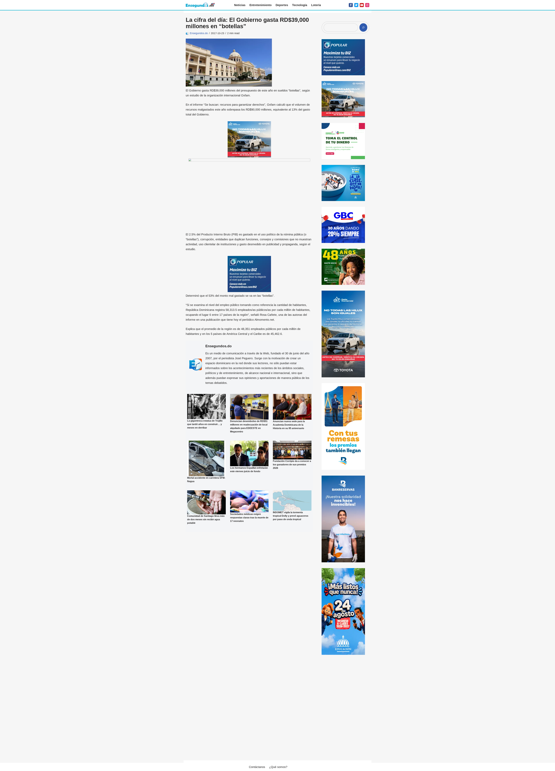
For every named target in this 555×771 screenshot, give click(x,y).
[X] (356, 5)
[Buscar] (363, 27)
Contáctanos (257, 767)
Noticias (239, 5)
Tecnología (299, 5)
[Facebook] (351, 5)
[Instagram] (367, 5)
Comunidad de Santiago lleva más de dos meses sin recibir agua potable (206, 519)
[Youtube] (362, 5)
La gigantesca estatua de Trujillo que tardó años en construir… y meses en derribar (205, 424)
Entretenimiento (260, 5)
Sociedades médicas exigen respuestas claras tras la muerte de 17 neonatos (249, 517)
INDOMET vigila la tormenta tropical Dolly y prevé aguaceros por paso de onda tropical (290, 516)
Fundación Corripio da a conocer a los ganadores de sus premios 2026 (292, 464)
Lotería (316, 5)
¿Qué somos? (278, 767)
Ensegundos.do (199, 33)
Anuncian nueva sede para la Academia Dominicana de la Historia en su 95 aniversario (289, 425)
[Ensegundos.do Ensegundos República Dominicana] (200, 5)
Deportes (282, 5)
